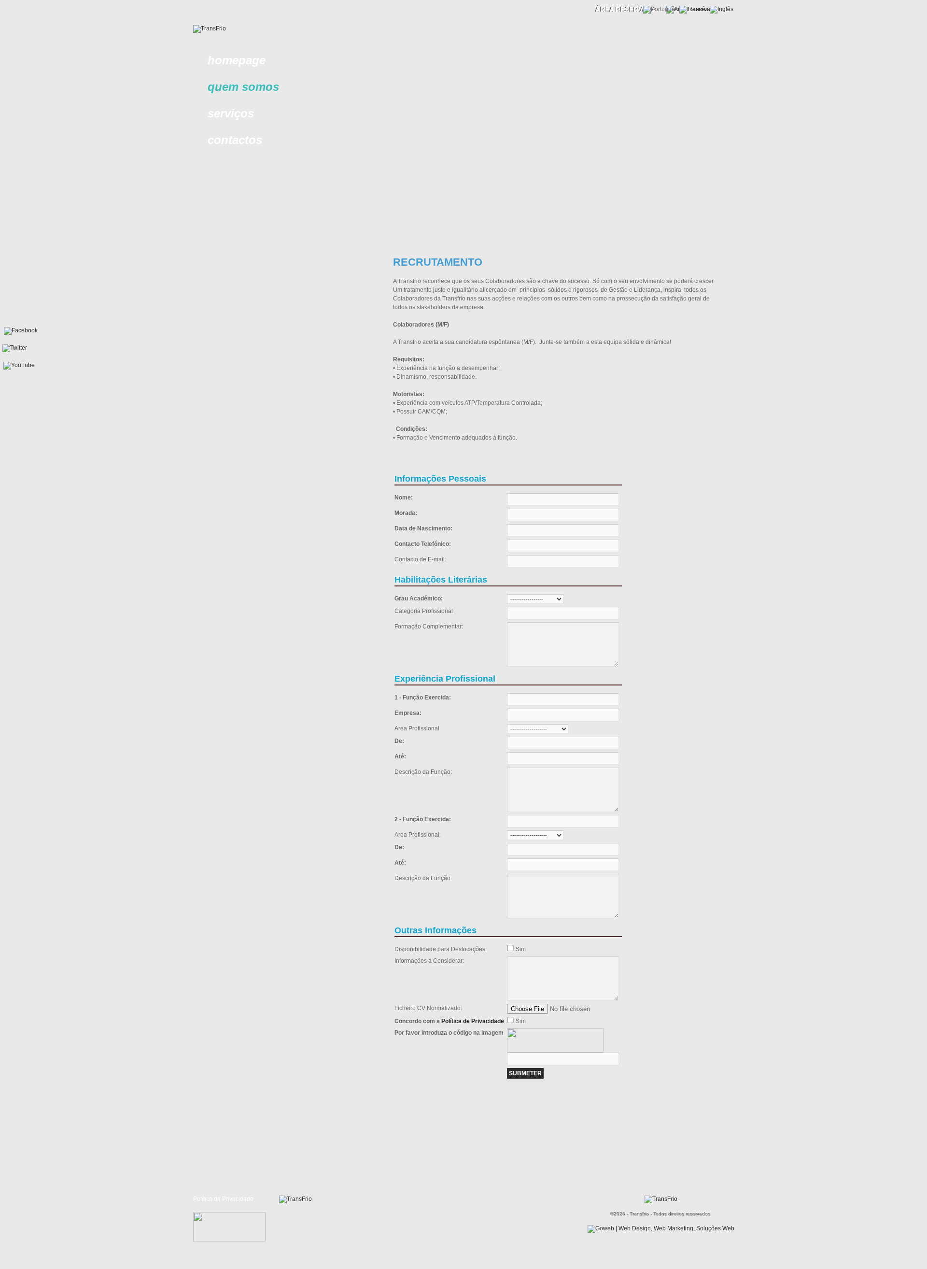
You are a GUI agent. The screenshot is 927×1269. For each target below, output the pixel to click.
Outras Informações (435, 930)
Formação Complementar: (428, 626)
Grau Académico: (418, 598)
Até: (400, 756)
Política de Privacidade (472, 1021)
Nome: (403, 497)
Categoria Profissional (423, 611)
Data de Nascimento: (423, 528)
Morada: (405, 513)
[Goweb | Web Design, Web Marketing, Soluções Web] (661, 1228)
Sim (521, 949)
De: (399, 741)
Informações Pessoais (440, 479)
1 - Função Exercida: (422, 697)
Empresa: (407, 713)
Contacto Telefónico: (422, 544)
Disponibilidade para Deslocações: (440, 949)
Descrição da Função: (423, 772)
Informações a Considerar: (429, 960)
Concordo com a (449, 1021)
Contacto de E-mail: (420, 559)
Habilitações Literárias (440, 580)
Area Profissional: (417, 834)
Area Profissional (416, 728)
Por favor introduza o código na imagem (449, 1032)
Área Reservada (626, 10)
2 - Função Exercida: (422, 819)
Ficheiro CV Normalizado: (428, 1008)
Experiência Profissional (444, 679)
